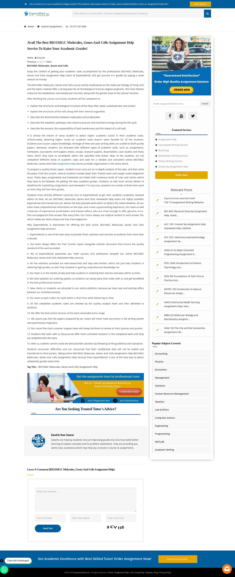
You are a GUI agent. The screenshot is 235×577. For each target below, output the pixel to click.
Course (41, 57)
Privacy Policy (165, 572)
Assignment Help (66, 163)
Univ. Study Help (137, 572)
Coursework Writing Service (173, 144)
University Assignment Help (173, 166)
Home (31, 26)
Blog (156, 572)
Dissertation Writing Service (173, 155)
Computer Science (165, 417)
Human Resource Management (172, 393)
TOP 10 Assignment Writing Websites (184, 202)
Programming (162, 433)
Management (162, 377)
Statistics (160, 385)
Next (49, 61)
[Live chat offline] (227, 569)
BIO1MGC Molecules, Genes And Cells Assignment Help (68, 366)
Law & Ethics (162, 409)
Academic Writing (164, 449)
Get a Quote (200, 4)
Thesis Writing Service (170, 161)
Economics (161, 369)
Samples (149, 572)
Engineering (161, 425)
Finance (159, 361)
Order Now (181, 175)
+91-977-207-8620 (77, 26)
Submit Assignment (51, 26)
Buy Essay (163, 150)
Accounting (161, 353)
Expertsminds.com (82, 572)
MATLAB (159, 441)
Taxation (159, 401)
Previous (31, 61)
